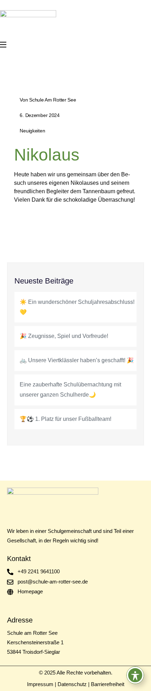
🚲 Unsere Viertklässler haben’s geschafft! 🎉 (77, 360)
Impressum (40, 684)
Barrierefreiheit (107, 684)
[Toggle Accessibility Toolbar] (135, 675)
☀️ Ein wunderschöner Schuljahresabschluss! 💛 (77, 307)
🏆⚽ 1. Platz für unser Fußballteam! (65, 419)
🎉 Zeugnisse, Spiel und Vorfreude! (64, 336)
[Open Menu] (3, 45)
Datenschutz (72, 684)
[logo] (28, 19)
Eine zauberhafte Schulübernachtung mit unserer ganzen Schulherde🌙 (70, 390)
